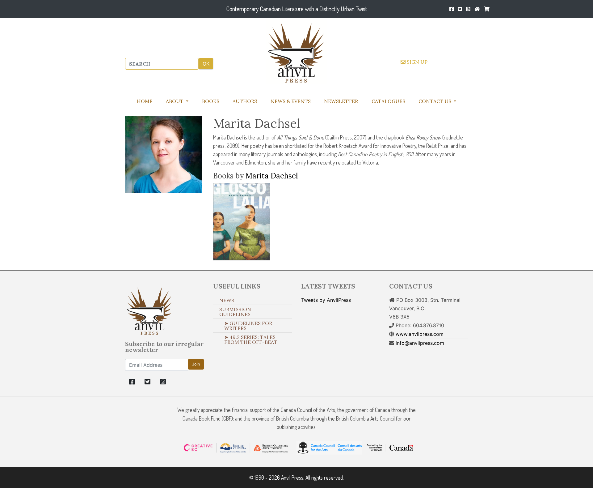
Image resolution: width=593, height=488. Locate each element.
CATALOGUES (388, 101)
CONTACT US (435, 101)
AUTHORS (245, 101)
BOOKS (210, 101)
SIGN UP (416, 62)
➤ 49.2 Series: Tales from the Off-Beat (250, 339)
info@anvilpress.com (420, 343)
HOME (145, 101)
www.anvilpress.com (420, 334)
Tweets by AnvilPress (326, 300)
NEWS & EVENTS (291, 101)
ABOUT (175, 101)
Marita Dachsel (272, 176)
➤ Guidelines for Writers (248, 325)
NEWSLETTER (341, 101)
